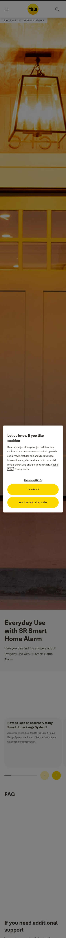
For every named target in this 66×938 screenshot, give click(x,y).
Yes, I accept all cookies (33, 502)
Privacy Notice (22, 468)
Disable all (33, 489)
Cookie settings (33, 479)
